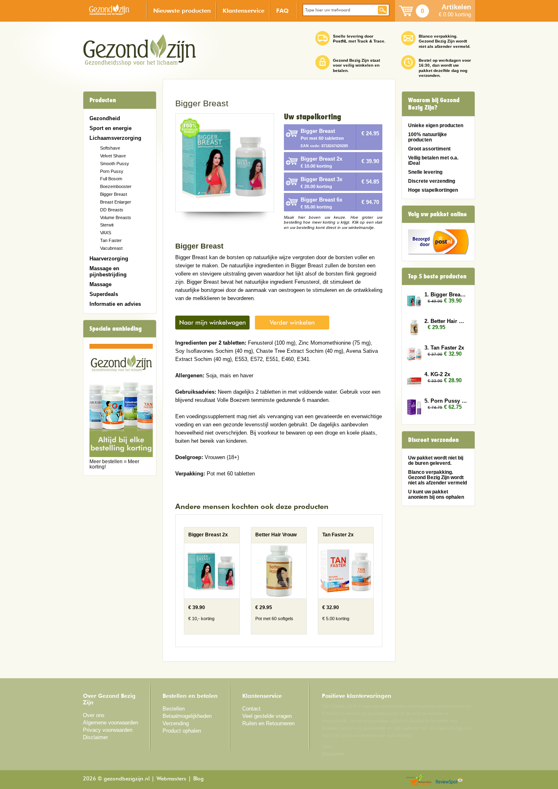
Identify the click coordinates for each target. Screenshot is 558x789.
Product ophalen (182, 731)
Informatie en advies (115, 304)
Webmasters (171, 779)
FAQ (282, 10)
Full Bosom (111, 178)
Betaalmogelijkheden (187, 716)
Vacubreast (111, 248)
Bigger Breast (113, 194)
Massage (100, 284)
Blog (198, 779)
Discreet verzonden (433, 440)
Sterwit (107, 224)
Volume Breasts (115, 217)
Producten (102, 100)
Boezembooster (116, 186)
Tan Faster (111, 240)
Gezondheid (104, 118)
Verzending (176, 723)
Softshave (110, 148)
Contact (251, 709)
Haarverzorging (108, 259)
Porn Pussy (111, 171)
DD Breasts (111, 209)
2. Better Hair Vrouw (445, 321)
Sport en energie (110, 128)
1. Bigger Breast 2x (445, 294)
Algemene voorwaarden (110, 723)
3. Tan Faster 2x (444, 348)
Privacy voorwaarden (107, 730)
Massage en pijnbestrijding (108, 271)
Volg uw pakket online (437, 214)
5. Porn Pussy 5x (445, 401)
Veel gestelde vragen (267, 716)
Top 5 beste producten (437, 276)
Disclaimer (95, 737)
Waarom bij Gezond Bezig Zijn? (434, 103)
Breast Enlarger (115, 201)
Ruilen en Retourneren (268, 723)
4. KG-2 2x (437, 374)
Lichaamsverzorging (115, 138)
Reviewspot (449, 780)
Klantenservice (243, 10)
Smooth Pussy (114, 163)
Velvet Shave (113, 155)
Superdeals (103, 294)
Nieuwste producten (182, 10)
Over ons (94, 715)
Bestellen (174, 709)
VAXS (105, 232)
